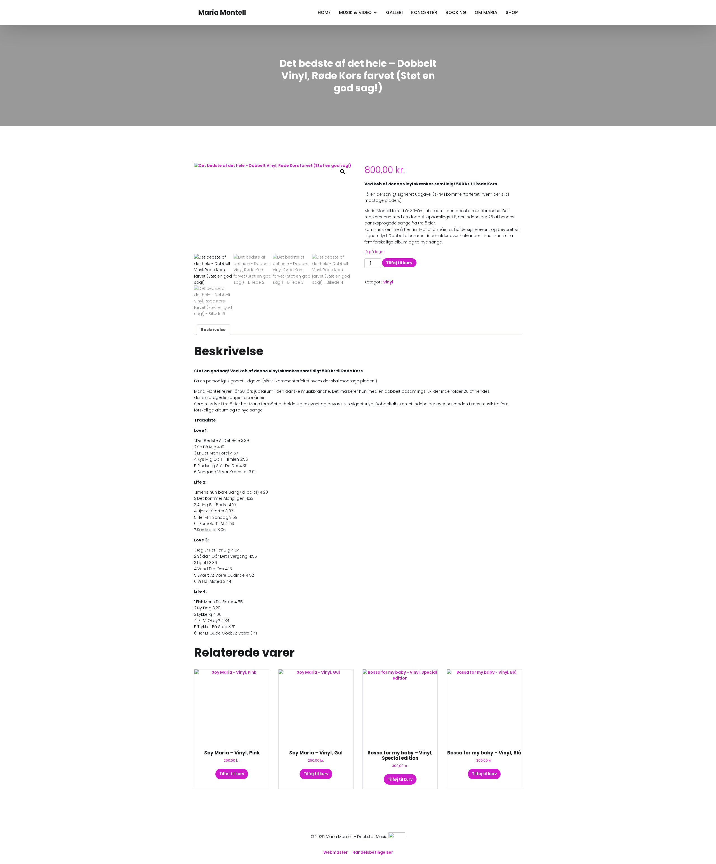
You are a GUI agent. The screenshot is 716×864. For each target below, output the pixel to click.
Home (324, 12)
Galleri (394, 12)
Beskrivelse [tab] (213, 329)
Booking (456, 12)
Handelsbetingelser (372, 852)
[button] (343, 172)
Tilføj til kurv (399, 263)
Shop (512, 12)
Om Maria (486, 12)
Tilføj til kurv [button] (231, 774)
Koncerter (424, 12)
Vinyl (388, 282)
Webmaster (335, 852)
